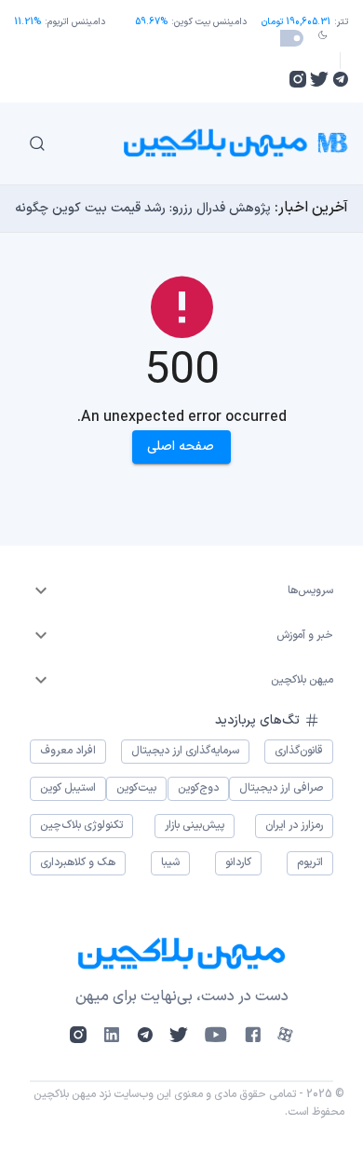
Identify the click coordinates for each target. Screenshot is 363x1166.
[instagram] (297, 79)
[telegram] (340, 79)
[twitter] (319, 79)
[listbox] (181, 590)
